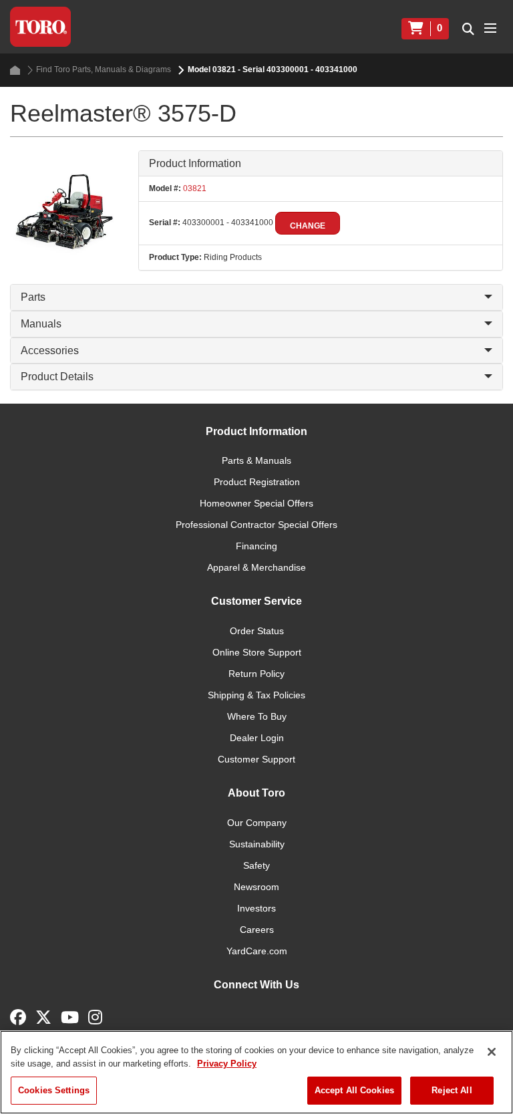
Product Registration (257, 481)
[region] (256, 1072)
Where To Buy (257, 716)
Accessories (50, 350)
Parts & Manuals (256, 460)
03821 (193, 188)
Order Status (257, 630)
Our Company (257, 822)
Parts (33, 297)
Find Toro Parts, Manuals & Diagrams (103, 69)
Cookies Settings (54, 1090)
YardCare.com (256, 951)
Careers (257, 929)
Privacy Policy (226, 1064)
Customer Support (256, 759)
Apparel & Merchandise (256, 567)
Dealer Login (257, 737)
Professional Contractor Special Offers (256, 524)
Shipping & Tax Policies (256, 695)
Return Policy (256, 673)
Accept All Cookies (354, 1090)
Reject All (452, 1090)
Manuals (41, 323)
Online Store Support (256, 652)
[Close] (491, 1052)
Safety (256, 865)
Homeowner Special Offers (256, 503)
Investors (256, 908)
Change (307, 226)
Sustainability (257, 844)
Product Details (57, 376)
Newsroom (256, 886)
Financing (256, 546)
